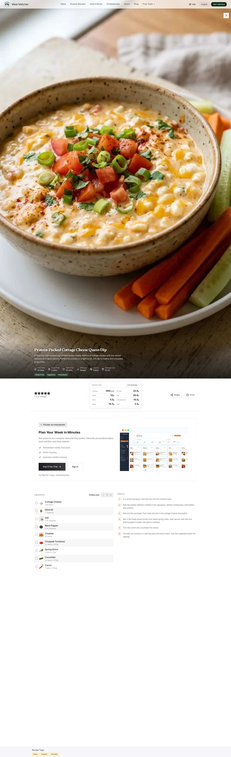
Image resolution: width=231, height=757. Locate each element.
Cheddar (49, 533)
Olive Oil (49, 509)
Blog (136, 4)
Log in (204, 4)
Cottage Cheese (53, 501)
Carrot (48, 565)
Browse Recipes (78, 4)
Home (63, 4)
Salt (47, 517)
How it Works (96, 4)
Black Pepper (51, 525)
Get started (219, 4)
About (127, 4)
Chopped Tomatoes (55, 541)
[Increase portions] (111, 495)
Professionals (113, 4)
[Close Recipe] (226, 15)
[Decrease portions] (103, 495)
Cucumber (50, 557)
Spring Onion (51, 549)
